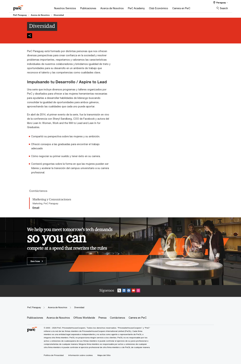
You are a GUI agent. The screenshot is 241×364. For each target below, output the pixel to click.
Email (35, 208)
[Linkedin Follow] (124, 291)
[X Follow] (119, 291)
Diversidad (59, 15)
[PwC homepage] (18, 7)
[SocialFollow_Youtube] (133, 291)
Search (224, 8)
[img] (29, 35)
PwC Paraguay (20, 15)
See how (35, 261)
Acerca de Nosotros (40, 15)
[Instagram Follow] (138, 291)
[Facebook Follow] (129, 291)
